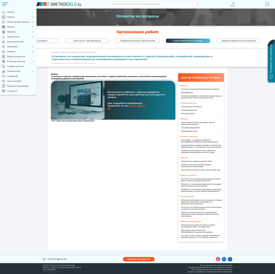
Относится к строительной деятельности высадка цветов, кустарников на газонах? (201, 185)
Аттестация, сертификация (87, 41)
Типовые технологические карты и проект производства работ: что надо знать (198, 226)
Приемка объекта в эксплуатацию (238, 41)
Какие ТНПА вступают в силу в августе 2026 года (200, 170)
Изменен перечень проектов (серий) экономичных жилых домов (196, 165)
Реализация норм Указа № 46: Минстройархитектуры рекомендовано (197, 231)
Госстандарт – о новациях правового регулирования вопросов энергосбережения (199, 141)
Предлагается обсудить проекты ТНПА (196, 161)
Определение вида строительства (137, 41)
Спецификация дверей (190, 128)
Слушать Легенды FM (138, 259)
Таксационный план (189, 110)
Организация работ (87, 52)
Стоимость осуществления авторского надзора (200, 89)
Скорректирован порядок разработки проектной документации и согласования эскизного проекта (201, 146)
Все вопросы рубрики (36, 41)
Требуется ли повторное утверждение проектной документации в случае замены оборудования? (201, 190)
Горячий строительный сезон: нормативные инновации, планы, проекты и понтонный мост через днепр (200, 214)
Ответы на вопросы (68, 52)
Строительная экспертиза (191, 107)
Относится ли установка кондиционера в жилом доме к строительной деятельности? (200, 180)
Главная (54, 52)
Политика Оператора (52, 272)
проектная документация (66, 121)
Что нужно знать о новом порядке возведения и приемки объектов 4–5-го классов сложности (200, 236)
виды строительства (86, 121)
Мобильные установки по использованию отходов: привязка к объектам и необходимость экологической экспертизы (201, 202)
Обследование (187, 92)
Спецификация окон (189, 131)
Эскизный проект (188, 113)
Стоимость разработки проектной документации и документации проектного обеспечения (201, 97)
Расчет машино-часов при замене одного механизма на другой (198, 123)
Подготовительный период (188, 41)
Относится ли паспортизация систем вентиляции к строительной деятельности (201, 208)
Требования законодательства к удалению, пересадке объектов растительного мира (198, 151)
